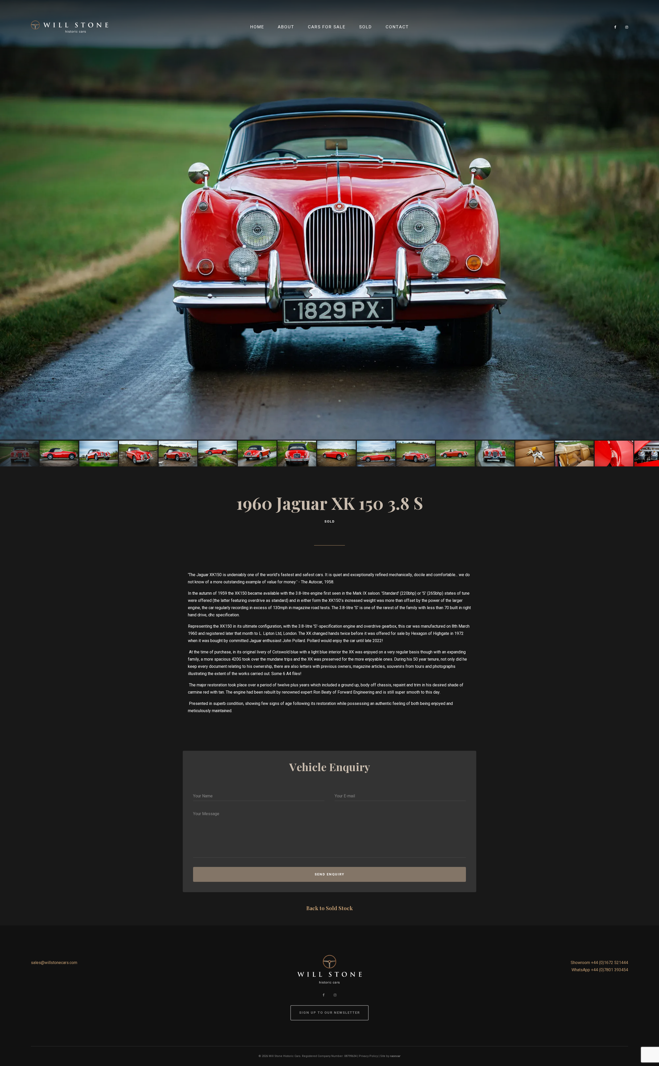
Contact (397, 26)
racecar (395, 1056)
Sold (365, 26)
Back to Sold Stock (329, 908)
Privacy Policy (368, 1056)
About (286, 26)
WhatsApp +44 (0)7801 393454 (599, 969)
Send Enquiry (329, 874)
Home (257, 26)
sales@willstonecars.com (54, 962)
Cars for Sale (326, 26)
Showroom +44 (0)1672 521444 (599, 962)
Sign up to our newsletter (329, 1012)
